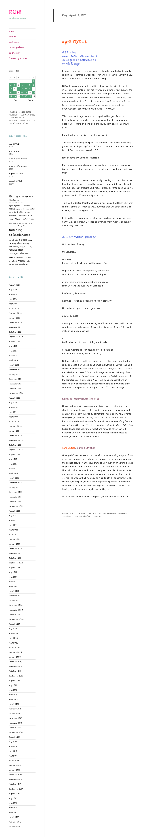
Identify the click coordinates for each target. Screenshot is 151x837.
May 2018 (13, 751)
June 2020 (13, 633)
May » (30, 100)
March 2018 (14, 761)
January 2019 (14, 714)
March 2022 (14, 535)
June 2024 (13, 407)
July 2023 (13, 459)
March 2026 (14, 308)
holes (14, 223)
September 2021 (16, 563)
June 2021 (13, 577)
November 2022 (16, 497)
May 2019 (13, 695)
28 (26, 96)
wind (16, 264)
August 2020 (14, 624)
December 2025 (15, 323)
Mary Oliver (22, 226)
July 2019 (13, 685)
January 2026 (14, 318)
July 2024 (13, 403)
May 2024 (13, 412)
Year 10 (12, 36)
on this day (14, 53)
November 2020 (16, 610)
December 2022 (15, 492)
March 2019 (14, 704)
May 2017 (13, 808)
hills (10, 223)
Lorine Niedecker (22, 223)
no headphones (19, 235)
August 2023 (14, 454)
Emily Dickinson (22, 212)
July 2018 (13, 742)
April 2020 (13, 643)
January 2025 (14, 374)
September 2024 (16, 393)
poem (23, 240)
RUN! (15, 12)
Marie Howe (13, 226)
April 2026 (13, 304)
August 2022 (14, 511)
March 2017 (14, 817)
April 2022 (13, 530)
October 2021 (15, 558)
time (25, 257)
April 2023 (13, 473)
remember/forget (17, 247)
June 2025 (13, 351)
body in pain (25, 209)
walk (27, 261)
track (29, 257)
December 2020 (16, 605)
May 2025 (13, 356)
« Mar (14, 100)
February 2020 (15, 652)
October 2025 (15, 332)
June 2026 (13, 294)
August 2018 (14, 737)
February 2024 (15, 426)
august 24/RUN (15, 181)
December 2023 (15, 436)
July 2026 (13, 290)
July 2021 (13, 572)
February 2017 (15, 822)
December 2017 (15, 775)
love (30, 223)
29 (30, 96)
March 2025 (14, 365)
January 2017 (14, 827)
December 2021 (15, 549)
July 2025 (13, 346)
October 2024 (15, 389)
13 (22, 89)
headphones (24, 219)
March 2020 (14, 648)
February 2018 (15, 765)
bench (32, 206)
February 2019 (15, 709)
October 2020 (15, 615)
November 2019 (15, 666)
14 (26, 89)
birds (18, 209)
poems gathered (17, 47)
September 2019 (16, 676)
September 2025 (16, 337)
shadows (25, 253)
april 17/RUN (75, 42)
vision (21, 261)
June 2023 (13, 464)
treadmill (13, 261)
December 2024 (15, 379)
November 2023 (16, 440)
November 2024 (16, 384)
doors (11, 212)
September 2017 (16, 789)
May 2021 (13, 582)
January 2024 (14, 431)
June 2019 (13, 690)
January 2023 (14, 487)
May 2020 (13, 638)
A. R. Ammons (101, 513)
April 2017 (13, 812)
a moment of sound (17, 203)
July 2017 (13, 798)
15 (30, 89)
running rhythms (14, 254)
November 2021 (15, 553)
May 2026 (13, 299)
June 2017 (13, 803)
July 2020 (13, 629)
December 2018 (15, 718)
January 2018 (14, 770)
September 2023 (16, 450)
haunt (11, 220)
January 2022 (14, 544)
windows (23, 264)
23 (34, 92)
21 (26, 92)
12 (18, 89)
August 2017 (14, 794)
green (30, 215)
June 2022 (13, 520)
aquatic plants (15, 206)
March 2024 (14, 422)
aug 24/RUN (14, 144)
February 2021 (15, 596)
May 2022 (13, 525)
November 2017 (15, 779)
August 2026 (14, 285)
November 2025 (16, 327)
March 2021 (14, 591)
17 (11, 92)
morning (15, 230)
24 (11, 96)
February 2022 (15, 539)
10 (11, 89)
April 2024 (13, 417)
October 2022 (15, 502)
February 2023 (15, 483)
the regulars (19, 257)
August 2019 (14, 681)
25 (15, 96)
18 (15, 92)
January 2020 (15, 657)
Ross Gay (29, 247)
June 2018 (13, 747)
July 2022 (13, 516)
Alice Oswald (14, 200)
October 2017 (15, 784)
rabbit (30, 240)
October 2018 (15, 728)
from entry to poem (18, 58)
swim (12, 257)
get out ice (23, 215)
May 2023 (13, 469)
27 (22, 96)
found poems (13, 215)
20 (22, 92)
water (11, 264)
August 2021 (14, 568)
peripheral (13, 240)
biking (12, 208)
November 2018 (15, 723)
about (12, 31)
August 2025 (14, 341)
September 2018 (16, 732)
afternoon (27, 196)
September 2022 (16, 506)
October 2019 (15, 671)
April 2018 (13, 756)
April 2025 (13, 360)
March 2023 (14, 478)
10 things (15, 196)
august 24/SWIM (16, 174)
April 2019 (13, 699)
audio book (26, 206)
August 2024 (14, 398)
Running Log (86, 513)
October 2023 (15, 445)
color (32, 209)
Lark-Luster (68, 447)
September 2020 (16, 619)
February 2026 (15, 313)
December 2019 (15, 662)
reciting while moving (19, 243)
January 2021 (14, 600)
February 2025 (15, 370)
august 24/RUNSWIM (18, 159)
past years (14, 42)
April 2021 (13, 586)
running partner (17, 250)
